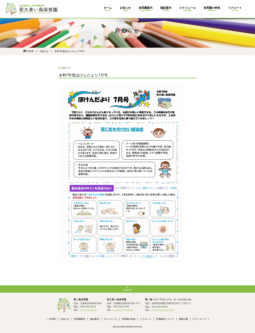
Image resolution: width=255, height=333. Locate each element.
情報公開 (183, 319)
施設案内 (165, 8)
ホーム (108, 8)
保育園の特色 (212, 8)
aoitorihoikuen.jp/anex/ (163, 310)
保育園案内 (145, 8)
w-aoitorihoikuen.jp (123, 310)
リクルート (235, 8)
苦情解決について (165, 319)
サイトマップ (199, 319)
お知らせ (125, 8)
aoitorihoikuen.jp (88, 310)
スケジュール (187, 8)
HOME (30, 51)
